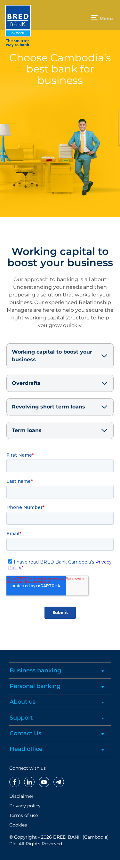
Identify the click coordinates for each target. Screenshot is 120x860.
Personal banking (35, 686)
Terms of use (23, 815)
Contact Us (25, 733)
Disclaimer (21, 796)
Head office (26, 748)
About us (23, 701)
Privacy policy (25, 806)
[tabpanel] (60, 108)
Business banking (35, 670)
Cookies (18, 825)
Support (21, 717)
